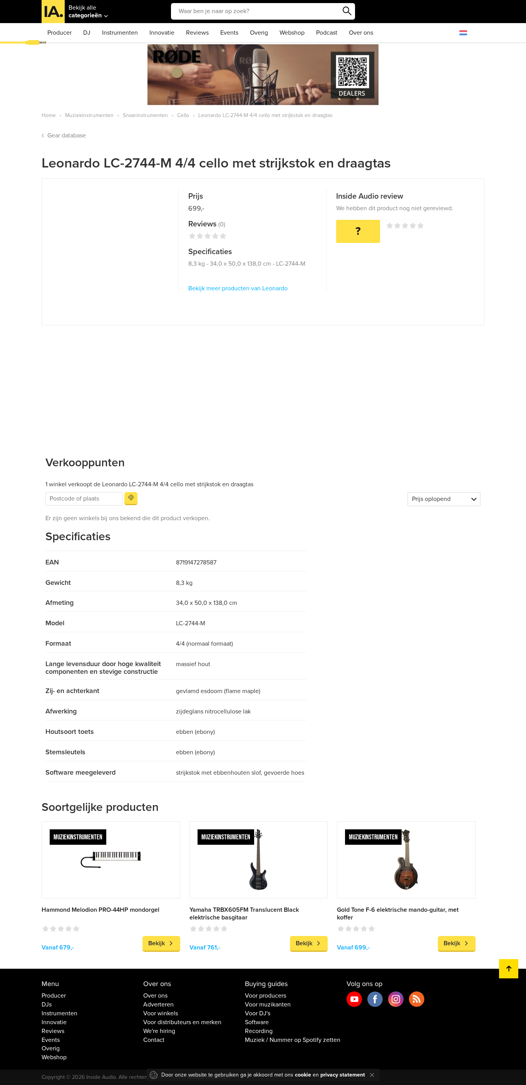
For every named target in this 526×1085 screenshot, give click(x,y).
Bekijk (156, 943)
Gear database (66, 135)
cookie (303, 1075)
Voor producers (265, 996)
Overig (259, 33)
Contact (153, 1040)
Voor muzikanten (268, 1004)
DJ (86, 33)
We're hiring (159, 1031)
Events (229, 33)
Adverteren (158, 1004)
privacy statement (342, 1075)
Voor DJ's (257, 1013)
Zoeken (347, 11)
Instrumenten (120, 33)
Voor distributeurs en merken (182, 1022)
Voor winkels (160, 1013)
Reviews (197, 33)
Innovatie (161, 33)
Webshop (292, 33)
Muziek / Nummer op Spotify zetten (292, 1040)
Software (257, 1022)
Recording (259, 1031)
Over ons (361, 33)
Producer (59, 33)
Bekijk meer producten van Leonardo (238, 288)
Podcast (326, 33)
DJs (47, 1004)
